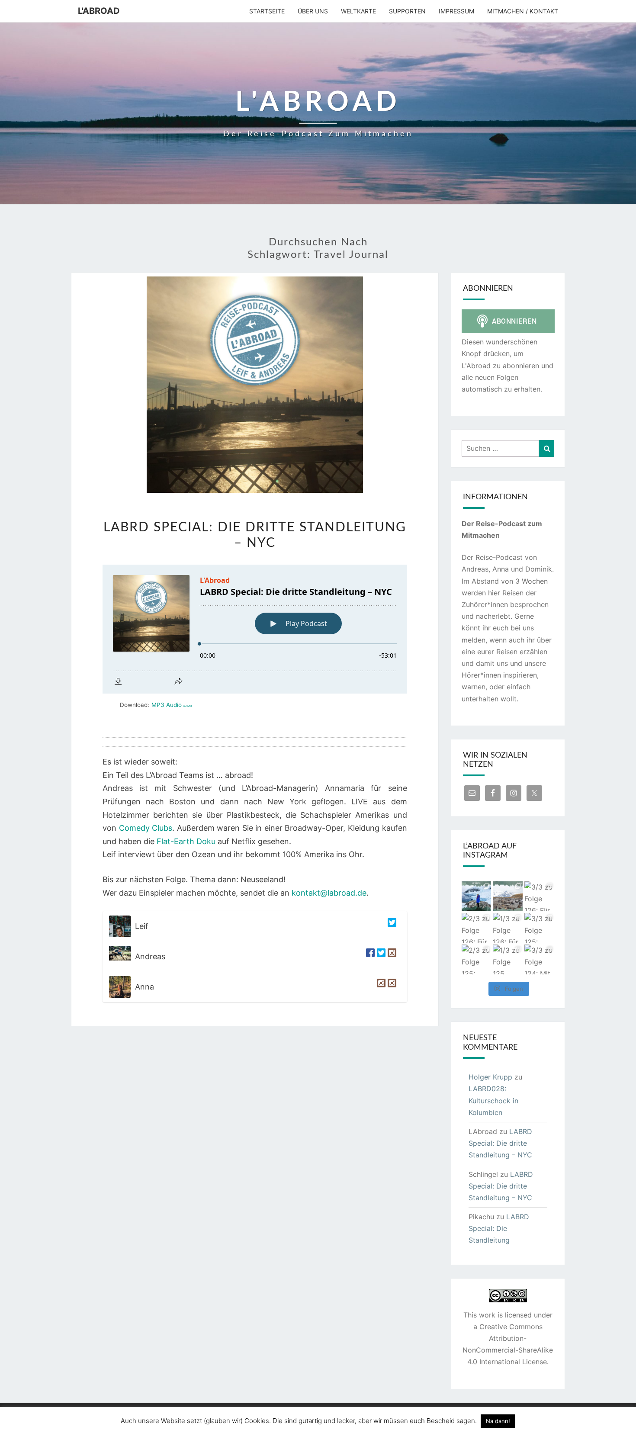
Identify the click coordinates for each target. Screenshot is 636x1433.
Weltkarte (358, 11)
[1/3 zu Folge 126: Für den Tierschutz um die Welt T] (508, 928)
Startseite (267, 11)
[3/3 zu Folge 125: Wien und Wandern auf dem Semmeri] (539, 928)
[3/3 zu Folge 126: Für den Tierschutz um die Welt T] (539, 896)
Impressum (456, 11)
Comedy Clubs (146, 827)
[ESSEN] (380, 987)
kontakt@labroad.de (329, 892)
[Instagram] (390, 956)
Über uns (313, 11)
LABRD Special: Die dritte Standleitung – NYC (500, 1143)
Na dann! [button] (498, 1420)
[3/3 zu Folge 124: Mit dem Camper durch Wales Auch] (539, 959)
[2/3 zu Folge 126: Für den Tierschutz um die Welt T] (476, 928)
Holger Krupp (490, 1077)
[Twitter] (390, 926)
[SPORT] (390, 987)
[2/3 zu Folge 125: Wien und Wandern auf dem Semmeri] (476, 959)
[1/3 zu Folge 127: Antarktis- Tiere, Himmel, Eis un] (508, 896)
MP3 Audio (171, 704)
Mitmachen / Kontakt (522, 11)
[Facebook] (369, 956)
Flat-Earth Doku (186, 841)
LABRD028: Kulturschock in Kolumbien (493, 1100)
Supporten (407, 11)
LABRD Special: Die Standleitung (499, 1228)
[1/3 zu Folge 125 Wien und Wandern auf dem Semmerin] (508, 959)
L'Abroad (99, 11)
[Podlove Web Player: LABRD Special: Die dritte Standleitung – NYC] (255, 629)
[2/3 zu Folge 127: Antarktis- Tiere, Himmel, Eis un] (476, 896)
